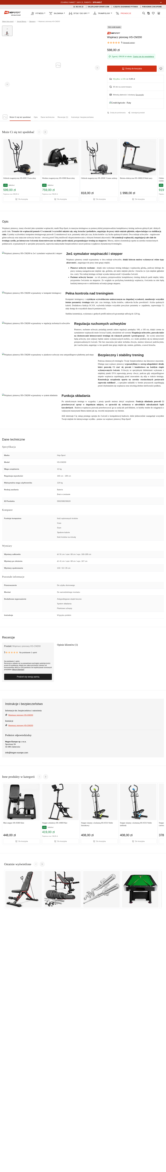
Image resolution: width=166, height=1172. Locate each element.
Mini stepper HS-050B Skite (13, 823)
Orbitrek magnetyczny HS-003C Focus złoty (19, 178)
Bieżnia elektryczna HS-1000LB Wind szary (136, 178)
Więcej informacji (18, 669)
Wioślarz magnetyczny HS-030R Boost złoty (58, 178)
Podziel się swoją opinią (28, 677)
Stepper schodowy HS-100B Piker (54, 823)
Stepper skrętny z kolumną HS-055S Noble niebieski (136, 824)
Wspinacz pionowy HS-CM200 (20, 715)
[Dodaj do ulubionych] (161, 69)
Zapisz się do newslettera (143, 56)
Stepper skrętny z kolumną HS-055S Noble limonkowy (97, 824)
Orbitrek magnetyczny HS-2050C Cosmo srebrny (99, 178)
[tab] (20, 117)
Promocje (126, 13)
